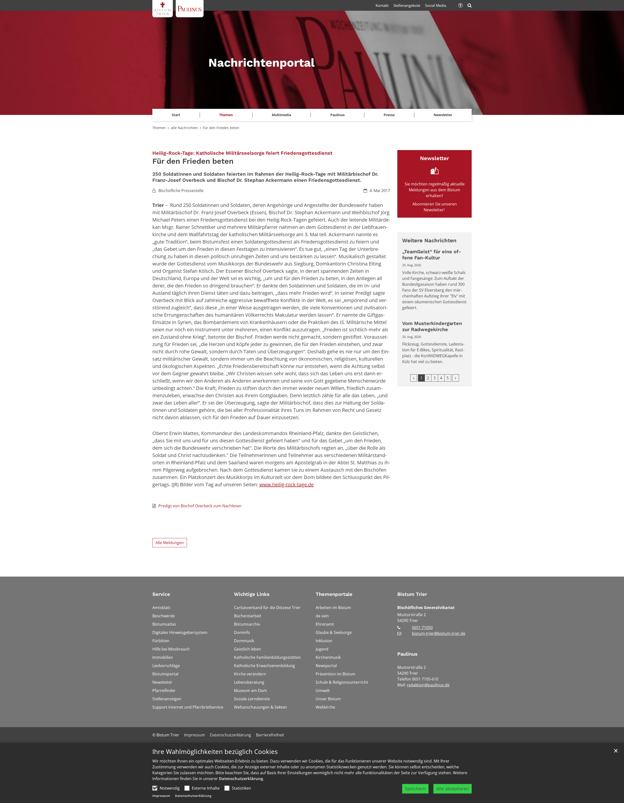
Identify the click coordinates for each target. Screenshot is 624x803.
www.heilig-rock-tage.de (286, 484)
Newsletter (443, 114)
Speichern (415, 789)
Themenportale (334, 594)
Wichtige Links (252, 594)
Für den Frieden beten (221, 127)
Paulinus (407, 654)
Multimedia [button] (281, 114)
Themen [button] (226, 114)
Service (161, 594)
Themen (159, 127)
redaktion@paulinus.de (428, 685)
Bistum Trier (412, 594)
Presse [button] (389, 114)
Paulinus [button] (337, 114)
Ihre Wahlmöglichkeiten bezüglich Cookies (215, 752)
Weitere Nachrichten (429, 240)
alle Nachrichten (184, 127)
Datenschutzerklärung (241, 778)
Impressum (161, 795)
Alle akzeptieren (452, 789)
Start (176, 114)
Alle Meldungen (170, 542)
